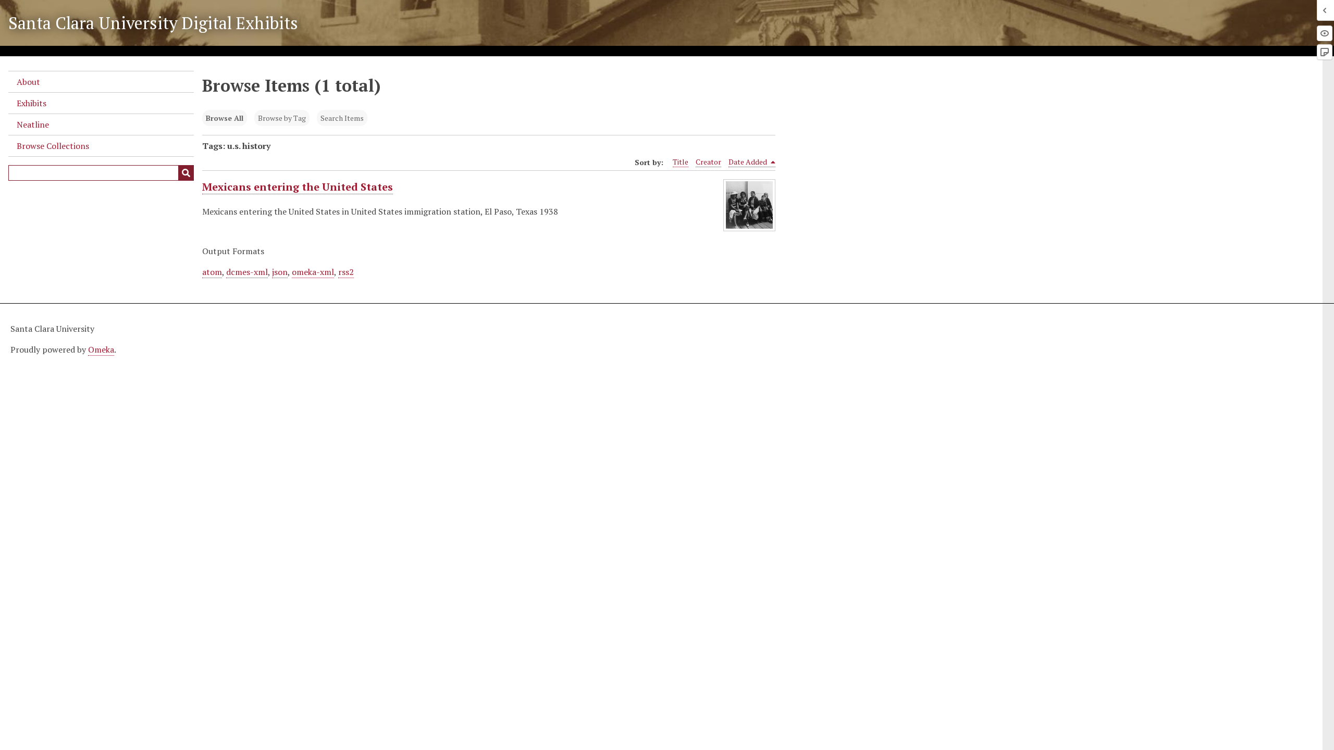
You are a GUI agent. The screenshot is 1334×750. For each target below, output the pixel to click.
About (28, 82)
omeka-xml (313, 272)
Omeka (101, 349)
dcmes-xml (247, 272)
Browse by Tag (282, 118)
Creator (708, 162)
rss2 (346, 272)
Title (680, 162)
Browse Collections (53, 146)
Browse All (224, 118)
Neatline (33, 124)
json (280, 272)
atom (212, 272)
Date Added (748, 162)
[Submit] (186, 173)
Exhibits (31, 103)
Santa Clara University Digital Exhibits (153, 23)
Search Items (342, 118)
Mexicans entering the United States (297, 187)
